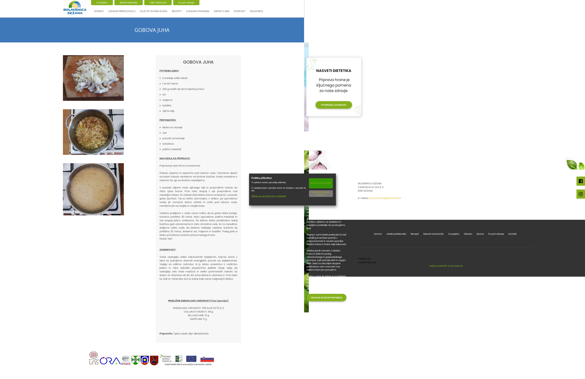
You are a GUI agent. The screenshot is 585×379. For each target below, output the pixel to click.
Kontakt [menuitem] (513, 234)
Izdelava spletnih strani (441, 265)
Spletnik (459, 265)
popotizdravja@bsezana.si (385, 198)
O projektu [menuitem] (102, 2)
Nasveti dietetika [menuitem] (128, 2)
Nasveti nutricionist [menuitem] (433, 234)
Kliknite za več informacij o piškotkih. (268, 196)
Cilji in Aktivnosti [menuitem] (158, 2)
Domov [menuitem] (378, 234)
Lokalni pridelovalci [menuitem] (396, 234)
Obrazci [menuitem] (468, 234)
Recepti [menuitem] (415, 234)
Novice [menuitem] (480, 234)
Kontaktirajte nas (367, 262)
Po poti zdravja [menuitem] (186, 2)
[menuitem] (99, 11)
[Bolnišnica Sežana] (75, 7)
